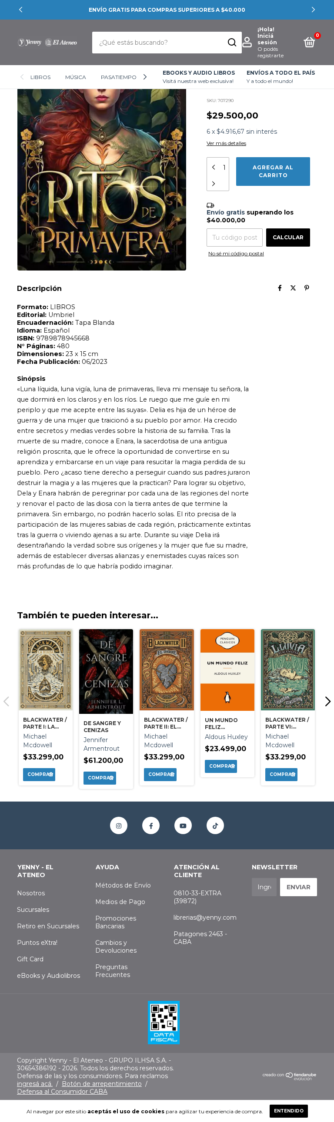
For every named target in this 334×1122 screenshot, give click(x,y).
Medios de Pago (120, 902)
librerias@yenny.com (205, 917)
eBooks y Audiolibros (48, 976)
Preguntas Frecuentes (112, 971)
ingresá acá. (35, 1084)
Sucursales (33, 910)
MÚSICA (75, 77)
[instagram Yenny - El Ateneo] (118, 825)
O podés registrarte (270, 52)
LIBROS (40, 77)
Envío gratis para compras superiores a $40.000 (167, 10)
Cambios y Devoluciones (116, 946)
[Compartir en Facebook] (280, 288)
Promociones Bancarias (115, 922)
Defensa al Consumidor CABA (62, 1092)
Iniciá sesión (267, 39)
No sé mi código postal (236, 253)
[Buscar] (231, 42)
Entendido (289, 1111)
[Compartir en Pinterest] (306, 288)
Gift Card (30, 959)
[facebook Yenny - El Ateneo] (151, 825)
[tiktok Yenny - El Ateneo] (215, 825)
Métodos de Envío (123, 885)
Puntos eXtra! (37, 943)
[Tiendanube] (290, 1078)
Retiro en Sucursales (48, 926)
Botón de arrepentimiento (102, 1084)
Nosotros (31, 893)
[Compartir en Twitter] (293, 288)
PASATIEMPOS (120, 77)
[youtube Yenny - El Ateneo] (183, 825)
